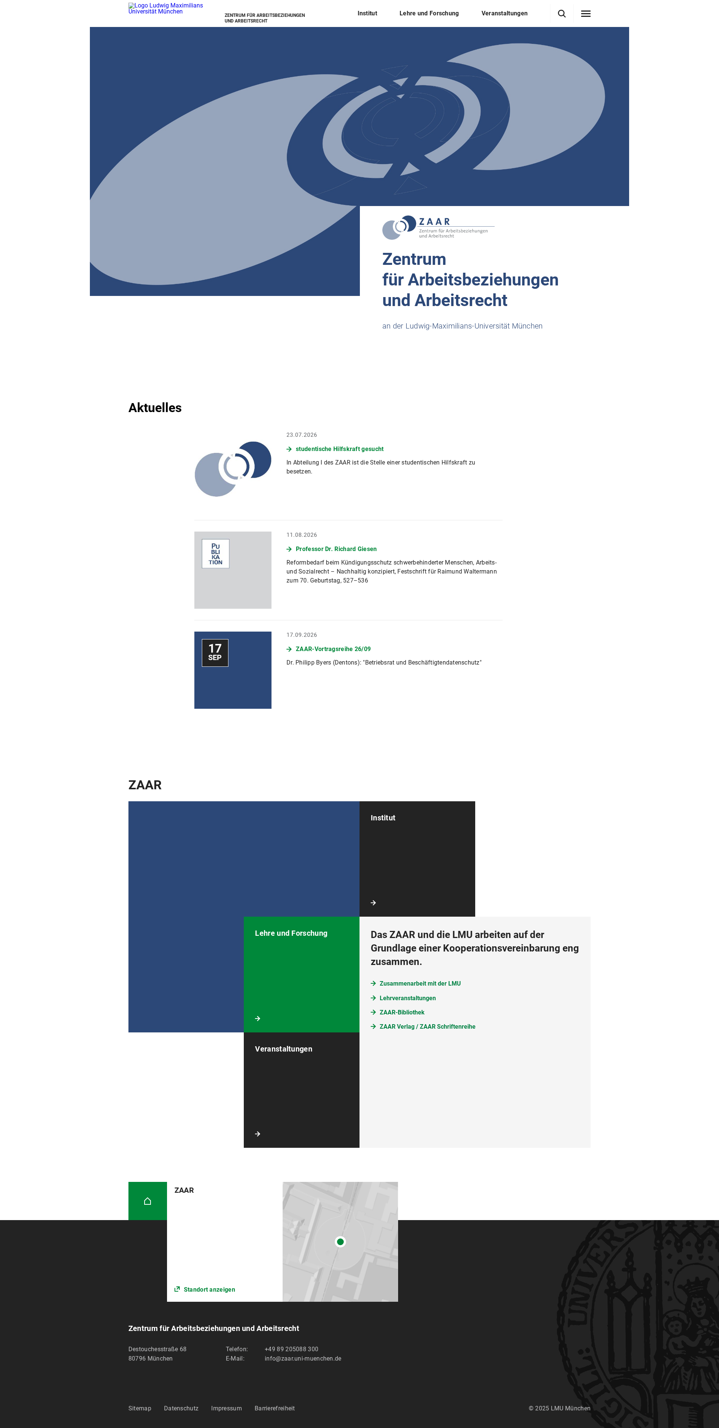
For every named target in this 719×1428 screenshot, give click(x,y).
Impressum (226, 1408)
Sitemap (139, 1408)
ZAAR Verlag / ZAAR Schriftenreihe (428, 1026)
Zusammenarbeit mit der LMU (420, 983)
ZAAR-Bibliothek (402, 1012)
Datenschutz (181, 1408)
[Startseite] (147, 1201)
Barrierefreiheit (275, 1408)
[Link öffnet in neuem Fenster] (282, 1242)
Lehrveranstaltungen (408, 998)
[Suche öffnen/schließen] (562, 14)
